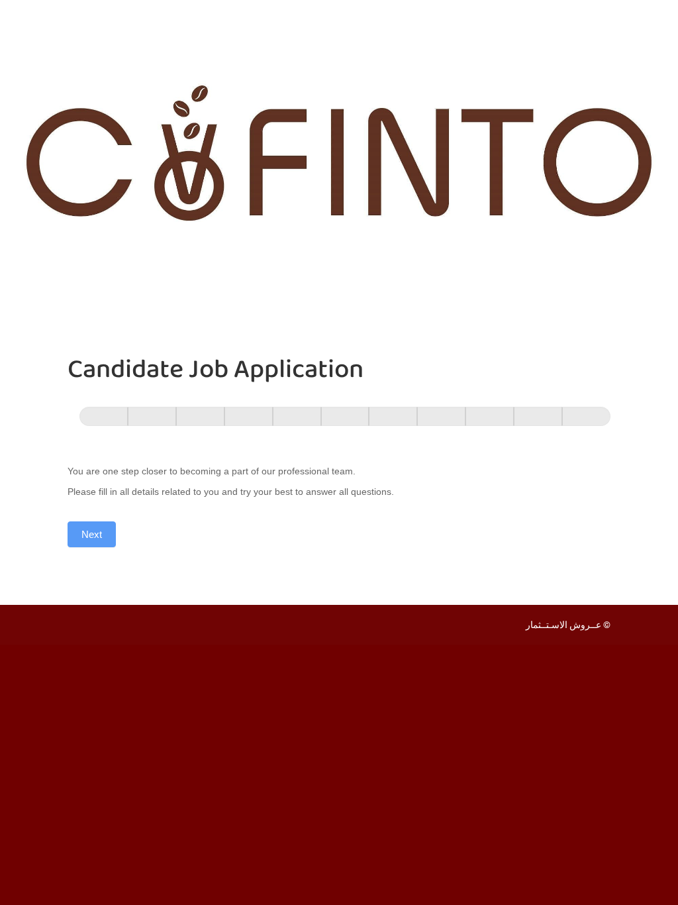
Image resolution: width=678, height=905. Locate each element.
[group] (339, 422)
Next (91, 534)
